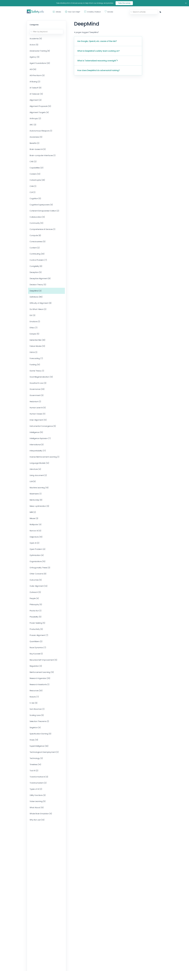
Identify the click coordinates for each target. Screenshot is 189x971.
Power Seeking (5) (37, 623)
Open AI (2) (34, 543)
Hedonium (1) (35, 401)
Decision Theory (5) (38, 284)
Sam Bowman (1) (37, 709)
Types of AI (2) (36, 789)
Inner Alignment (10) (38, 420)
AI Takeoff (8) (35, 87)
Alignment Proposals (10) (40, 106)
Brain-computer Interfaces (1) (43, 155)
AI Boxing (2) (35, 81)
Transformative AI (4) (39, 777)
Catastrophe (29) (37, 180)
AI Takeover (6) (36, 94)
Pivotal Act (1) (35, 610)
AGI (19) (33, 69)
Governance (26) (37, 389)
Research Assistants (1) (39, 684)
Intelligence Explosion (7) (40, 438)
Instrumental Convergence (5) (43, 426)
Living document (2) (38, 475)
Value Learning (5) (38, 801)
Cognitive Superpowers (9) (41, 204)
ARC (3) (33, 124)
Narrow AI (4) (35, 530)
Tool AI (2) (34, 770)
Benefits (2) (34, 143)
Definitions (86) (36, 297)
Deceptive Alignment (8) (40, 278)
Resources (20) (36, 690)
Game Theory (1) (37, 371)
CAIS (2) (33, 161)
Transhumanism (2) (38, 783)
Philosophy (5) (36, 604)
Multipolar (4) (35, 524)
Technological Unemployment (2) (44, 752)
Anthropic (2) (35, 118)
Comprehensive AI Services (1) (42, 229)
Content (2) (35, 247)
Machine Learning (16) (39, 487)
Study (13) (34, 740)
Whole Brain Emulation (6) (41, 813)
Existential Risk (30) (37, 340)
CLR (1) (32, 192)
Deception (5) (36, 272)
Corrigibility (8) (36, 266)
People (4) (34, 598)
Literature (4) (35, 469)
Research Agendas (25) (40, 678)
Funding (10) (35, 364)
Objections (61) (36, 537)
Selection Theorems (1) (39, 721)
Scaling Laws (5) (37, 715)
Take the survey (124, 3)
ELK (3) (32, 315)
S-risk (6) (33, 703)
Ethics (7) (33, 327)
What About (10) (37, 807)
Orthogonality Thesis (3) (40, 567)
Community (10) (36, 223)
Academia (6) (36, 38)
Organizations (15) (37, 561)
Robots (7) (34, 697)
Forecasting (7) (36, 358)
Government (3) (37, 395)
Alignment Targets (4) (39, 112)
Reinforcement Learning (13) (42, 672)
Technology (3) (36, 758)
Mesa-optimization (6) (39, 506)
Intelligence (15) (36, 432)
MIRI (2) (33, 512)
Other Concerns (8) (38, 573)
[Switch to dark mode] (160, 12)
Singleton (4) (35, 727)
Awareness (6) (36, 137)
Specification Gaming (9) (40, 733)
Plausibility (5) (35, 617)
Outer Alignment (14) (38, 586)
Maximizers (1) (36, 493)
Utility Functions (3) (38, 795)
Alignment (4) (36, 100)
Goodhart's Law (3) (38, 383)
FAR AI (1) (33, 352)
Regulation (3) (36, 666)
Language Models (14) (39, 463)
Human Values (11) (37, 414)
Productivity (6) (36, 629)
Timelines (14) (35, 764)
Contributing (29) (37, 254)
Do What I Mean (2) (38, 309)
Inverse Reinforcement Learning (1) (44, 457)
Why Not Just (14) (37, 820)
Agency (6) (34, 57)
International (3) (37, 444)
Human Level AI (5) (38, 407)
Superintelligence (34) (39, 746)
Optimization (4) (37, 555)
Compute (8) (35, 235)
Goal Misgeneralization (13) (41, 377)
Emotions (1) (35, 321)
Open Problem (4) (37, 549)
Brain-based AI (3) (38, 149)
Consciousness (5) (37, 241)
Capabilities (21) (36, 167)
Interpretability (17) (38, 450)
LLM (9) (33, 481)
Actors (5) (34, 44)
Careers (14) (35, 174)
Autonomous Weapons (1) (41, 131)
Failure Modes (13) (37, 346)
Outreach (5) (35, 592)
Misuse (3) (34, 518)
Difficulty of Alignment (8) (40, 303)
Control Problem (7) (38, 260)
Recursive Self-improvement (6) (43, 660)
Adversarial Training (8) (40, 51)
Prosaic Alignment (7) (39, 635)
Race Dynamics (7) (38, 647)
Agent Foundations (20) (40, 63)
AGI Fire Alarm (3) (37, 75)
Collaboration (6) (37, 217)
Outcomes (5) (36, 580)
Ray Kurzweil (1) (36, 653)
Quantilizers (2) (36, 641)
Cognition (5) (35, 198)
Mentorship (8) (36, 500)
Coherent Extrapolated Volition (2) (44, 211)
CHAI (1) (33, 186)
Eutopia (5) (34, 334)
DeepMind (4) (36, 291)
